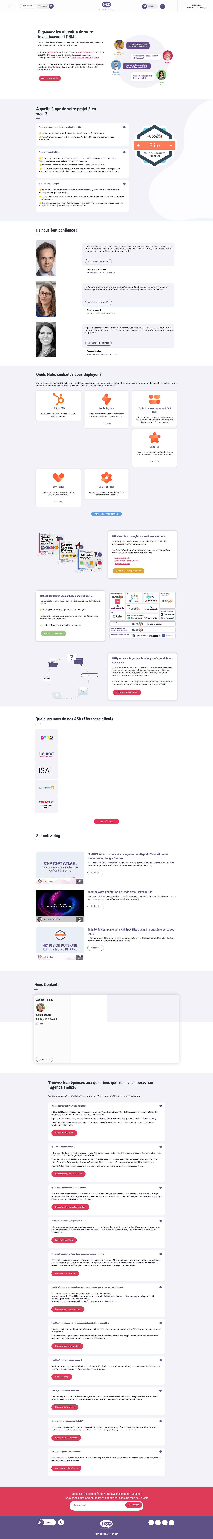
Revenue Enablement (85, 52)
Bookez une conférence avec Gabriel (68, 1174)
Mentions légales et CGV (106, 1534)
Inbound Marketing (52, 52)
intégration (80, 58)
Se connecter (201, 8)
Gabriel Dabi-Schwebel (52, 919)
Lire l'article (95, 872)
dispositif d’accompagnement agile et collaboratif (152, 682)
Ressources (27, 6)
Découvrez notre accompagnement (67, 1309)
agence (96, 58)
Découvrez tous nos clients (65, 1273)
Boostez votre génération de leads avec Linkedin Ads (119, 892)
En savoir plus (44, 1059)
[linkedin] (165, 1522)
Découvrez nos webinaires (64, 1407)
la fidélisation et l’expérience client (126, 561)
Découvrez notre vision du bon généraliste (70, 1207)
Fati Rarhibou (48, 882)
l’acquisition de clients (122, 558)
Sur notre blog (48, 835)
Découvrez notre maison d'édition (67, 1346)
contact (151, 6)
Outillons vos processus (53, 633)
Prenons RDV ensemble (49, 78)
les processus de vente (122, 564)
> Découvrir (106, 423)
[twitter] (158, 1522)
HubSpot (69, 55)
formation (88, 58)
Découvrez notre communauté (66, 1438)
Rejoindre (190, 8)
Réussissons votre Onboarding (106, 514)
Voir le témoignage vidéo (98, 261)
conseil (73, 58)
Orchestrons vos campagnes (127, 692)
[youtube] (171, 1522)
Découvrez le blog (61, 1377)
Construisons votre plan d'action (128, 571)
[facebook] (151, 1522)
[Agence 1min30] (106, 6)
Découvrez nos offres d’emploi (66, 1468)
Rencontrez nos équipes (64, 1240)
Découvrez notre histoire (64, 1133)
